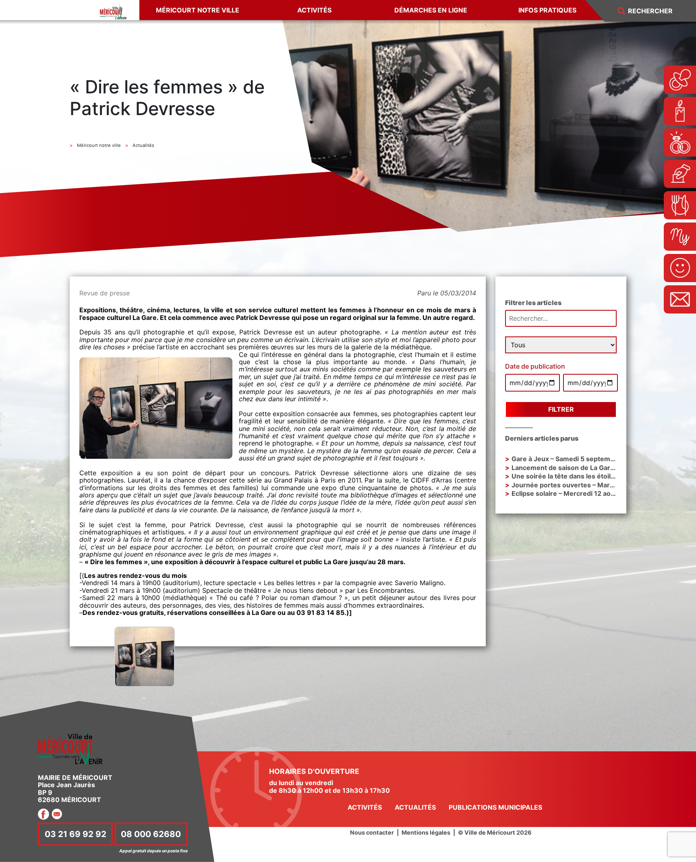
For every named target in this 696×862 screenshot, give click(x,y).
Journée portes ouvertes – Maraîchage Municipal (589, 485)
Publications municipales (495, 807)
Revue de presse (104, 293)
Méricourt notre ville (197, 10)
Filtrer (561, 409)
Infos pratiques (547, 10)
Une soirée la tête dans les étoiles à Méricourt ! (586, 476)
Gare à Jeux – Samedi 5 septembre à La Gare (582, 459)
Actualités (415, 807)
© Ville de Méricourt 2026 (495, 832)
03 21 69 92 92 (75, 834)
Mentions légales (426, 832)
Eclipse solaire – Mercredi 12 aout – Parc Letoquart (591, 493)
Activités (314, 10)
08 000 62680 (151, 834)
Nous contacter (372, 832)
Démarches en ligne (430, 10)
